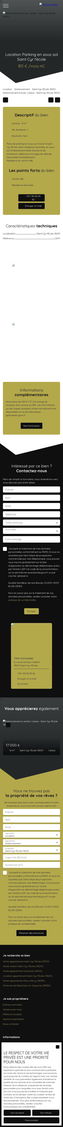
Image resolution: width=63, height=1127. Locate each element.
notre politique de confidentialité (19, 1106)
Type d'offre (9, 833)
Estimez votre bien (12, 1004)
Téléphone (10, 514)
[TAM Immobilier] (50, 6)
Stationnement (22, 89)
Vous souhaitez (10, 530)
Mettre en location (12, 1014)
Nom (7, 497)
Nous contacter (11, 1023)
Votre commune (14, 522)
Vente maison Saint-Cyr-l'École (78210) (23, 966)
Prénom (9, 489)
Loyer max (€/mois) (16, 857)
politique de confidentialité (22, 599)
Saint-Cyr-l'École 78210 (44, 89)
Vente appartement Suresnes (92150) (22, 971)
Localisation (9, 848)
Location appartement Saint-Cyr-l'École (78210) (27, 975)
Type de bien (10, 841)
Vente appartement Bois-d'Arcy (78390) (24, 980)
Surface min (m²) (14, 865)
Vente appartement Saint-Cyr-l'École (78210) (26, 961)
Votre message (13, 539)
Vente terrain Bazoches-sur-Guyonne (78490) (26, 985)
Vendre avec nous (12, 1009)
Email (8, 506)
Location (7, 89)
